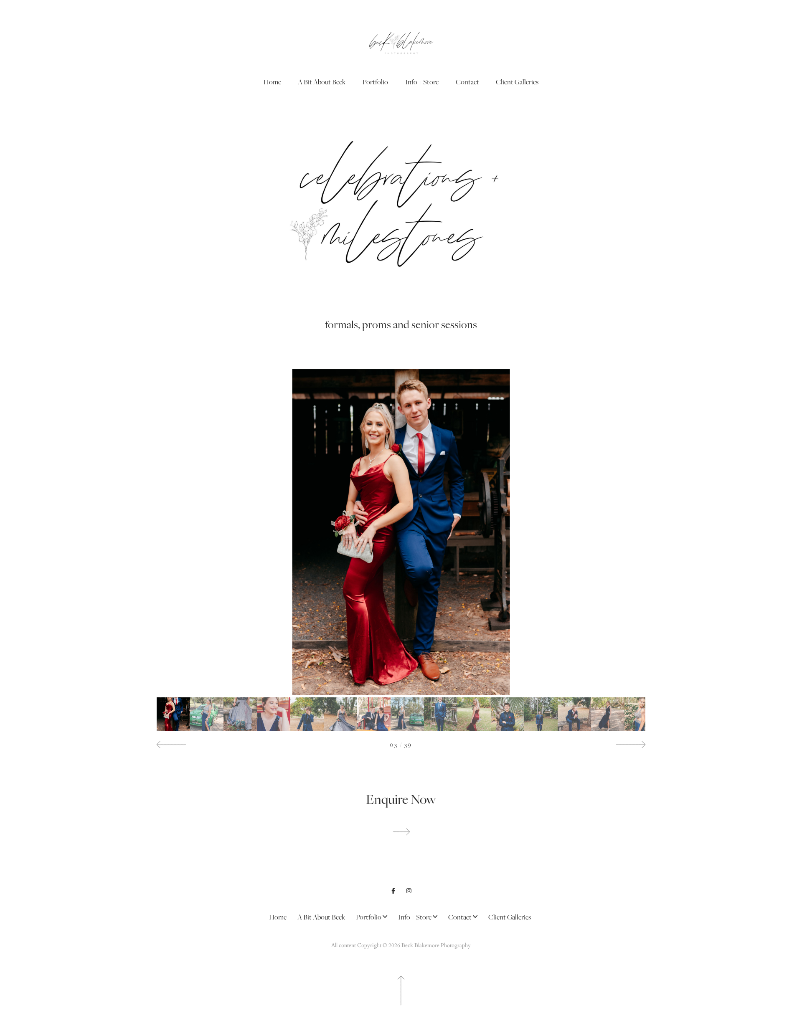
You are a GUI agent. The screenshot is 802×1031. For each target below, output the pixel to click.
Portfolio (375, 81)
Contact (467, 81)
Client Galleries (517, 81)
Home (272, 81)
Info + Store (422, 81)
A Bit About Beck (321, 81)
